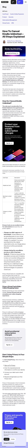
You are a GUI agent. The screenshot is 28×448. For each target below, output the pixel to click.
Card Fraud (5, 14)
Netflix (4, 282)
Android (21, 312)
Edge (12, 301)
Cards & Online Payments (17, 14)
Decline (13, 439)
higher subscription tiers (14, 393)
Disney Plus (13, 280)
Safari (8, 301)
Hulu (18, 280)
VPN (12, 23)
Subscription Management (9, 20)
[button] (25, 2)
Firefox (18, 301)
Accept (6, 439)
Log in (13, 2)
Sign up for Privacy (9, 365)
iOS (16, 312)
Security (11, 17)
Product (4, 17)
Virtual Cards (6, 23)
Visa (13, 277)
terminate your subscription (11, 114)
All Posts (4, 11)
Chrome (4, 301)
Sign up (19, 2)
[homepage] (4, 2)
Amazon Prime (6, 280)
